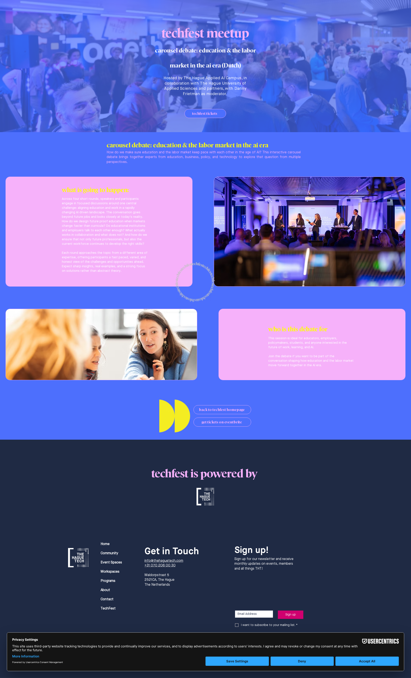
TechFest (108, 608)
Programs (108, 581)
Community (109, 553)
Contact (107, 599)
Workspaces (110, 571)
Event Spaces (111, 562)
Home (105, 544)
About (105, 590)
